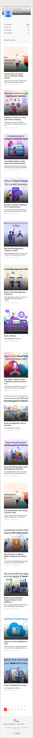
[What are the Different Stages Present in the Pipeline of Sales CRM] (16, 591)
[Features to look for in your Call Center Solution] (16, 110)
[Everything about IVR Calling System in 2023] (16, 503)
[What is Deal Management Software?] (16, 285)
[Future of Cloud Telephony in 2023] (16, 634)
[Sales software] (16, 329)
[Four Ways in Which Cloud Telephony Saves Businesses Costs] (16, 372)
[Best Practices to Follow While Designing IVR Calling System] (16, 547)
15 (25, 709)
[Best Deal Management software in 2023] (16, 241)
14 (21, 709)
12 (15, 709)
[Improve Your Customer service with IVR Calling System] (16, 67)
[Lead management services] (16, 678)
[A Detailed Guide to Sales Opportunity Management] (16, 154)
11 (12, 709)
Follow (25, 9)
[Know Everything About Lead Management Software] (16, 460)
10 (9, 709)
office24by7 (18, 12)
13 (18, 709)
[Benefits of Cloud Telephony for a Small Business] (16, 198)
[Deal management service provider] (16, 416)
